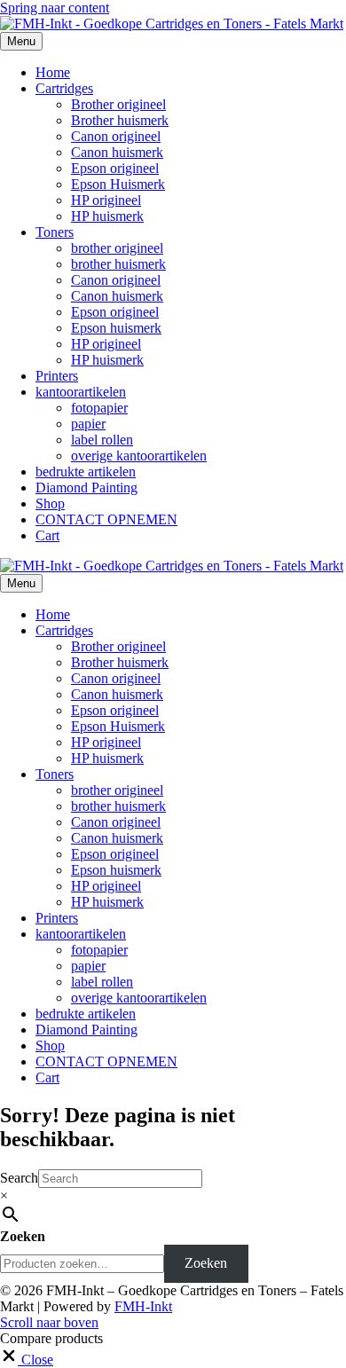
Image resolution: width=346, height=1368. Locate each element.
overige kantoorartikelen (139, 455)
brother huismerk (118, 263)
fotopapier (99, 407)
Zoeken (22, 1236)
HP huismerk (107, 216)
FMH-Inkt (143, 1306)
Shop (50, 503)
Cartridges (64, 88)
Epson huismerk (116, 327)
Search (19, 1177)
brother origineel (117, 248)
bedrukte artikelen (85, 471)
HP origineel (106, 200)
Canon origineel (116, 136)
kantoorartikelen (80, 391)
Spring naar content (54, 7)
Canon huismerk (117, 152)
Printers (56, 375)
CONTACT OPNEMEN (106, 519)
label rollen (102, 439)
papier (88, 423)
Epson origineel (115, 168)
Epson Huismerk (118, 184)
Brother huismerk (120, 120)
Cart (47, 535)
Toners (54, 232)
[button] (49, 1322)
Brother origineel (118, 104)
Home (52, 72)
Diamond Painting (86, 487)
